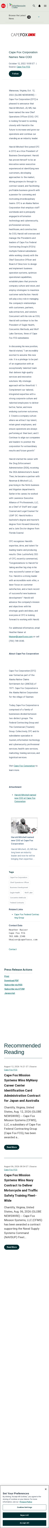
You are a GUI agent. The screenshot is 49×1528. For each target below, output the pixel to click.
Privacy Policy (26, 1502)
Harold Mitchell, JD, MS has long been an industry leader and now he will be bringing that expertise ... (24, 854)
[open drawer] (45, 6)
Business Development (19, 887)
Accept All (24, 1523)
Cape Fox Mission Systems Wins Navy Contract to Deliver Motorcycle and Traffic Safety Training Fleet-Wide (21, 1188)
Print (6, 976)
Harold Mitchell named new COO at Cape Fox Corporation (25, 798)
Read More (12, 1147)
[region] (24, 1506)
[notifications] (39, 6)
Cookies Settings (24, 1507)
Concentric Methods (18, 898)
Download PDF (11, 980)
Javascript (9, 993)
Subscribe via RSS (13, 985)
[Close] (46, 1489)
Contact (13, 949)
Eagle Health (15, 893)
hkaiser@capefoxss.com (21, 636)
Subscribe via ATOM (14, 989)
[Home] (13, 5)
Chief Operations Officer (19, 882)
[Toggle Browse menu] (39, 16)
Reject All (24, 1515)
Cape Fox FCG (23, 67)
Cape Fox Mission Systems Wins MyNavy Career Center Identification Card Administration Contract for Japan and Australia (22, 1088)
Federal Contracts (17, 903)
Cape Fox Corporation (24, 766)
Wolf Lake (28, 893)
